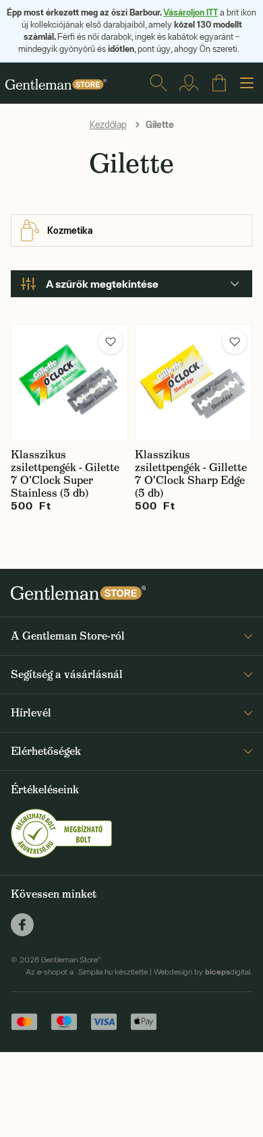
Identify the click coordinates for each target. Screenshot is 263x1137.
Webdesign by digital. (203, 972)
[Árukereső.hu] (61, 832)
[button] (110, 342)
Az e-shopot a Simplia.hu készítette (87, 972)
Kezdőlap (108, 124)
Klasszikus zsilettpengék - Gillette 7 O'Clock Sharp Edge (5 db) (191, 474)
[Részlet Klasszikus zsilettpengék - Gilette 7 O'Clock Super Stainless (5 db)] (69, 382)
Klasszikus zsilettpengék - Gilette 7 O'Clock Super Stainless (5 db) (65, 474)
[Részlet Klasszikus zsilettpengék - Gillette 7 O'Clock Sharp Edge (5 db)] (193, 382)
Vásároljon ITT (190, 12)
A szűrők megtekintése (102, 284)
